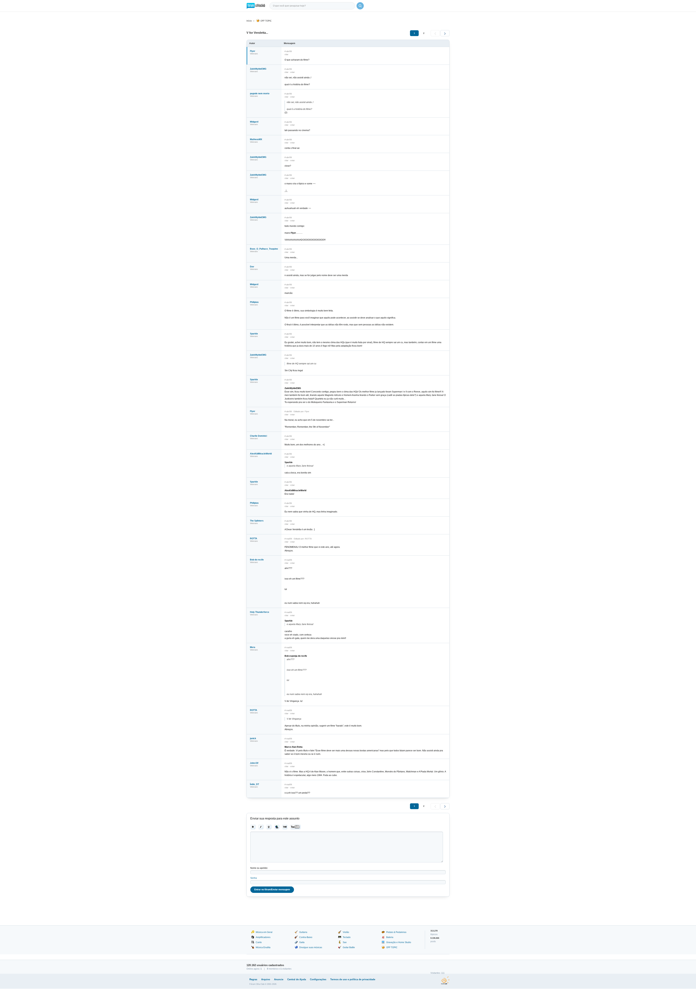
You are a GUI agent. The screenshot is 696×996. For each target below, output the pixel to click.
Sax (345, 942)
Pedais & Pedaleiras (396, 932)
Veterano (254, 54)
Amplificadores (263, 937)
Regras (253, 979)
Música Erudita (263, 947)
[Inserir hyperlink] (276, 826)
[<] (435, 33)
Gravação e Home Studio (398, 942)
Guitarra (303, 932)
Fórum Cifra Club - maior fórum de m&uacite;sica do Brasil (255, 6)
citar (286, 54)
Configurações (318, 979)
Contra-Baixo (305, 937)
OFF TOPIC (266, 21)
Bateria (389, 937)
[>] (445, 33)
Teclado (347, 937)
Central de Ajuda (296, 979)
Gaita (301, 942)
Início (249, 21)
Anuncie (278, 979)
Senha (253, 878)
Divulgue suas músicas (310, 947)
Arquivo (265, 979)
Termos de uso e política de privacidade (352, 979)
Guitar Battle (349, 947)
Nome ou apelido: (259, 868)
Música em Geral (264, 932)
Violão (346, 932)
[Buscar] (360, 5)
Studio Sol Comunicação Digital (445, 980)
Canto (259, 942)
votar (292, 72)
